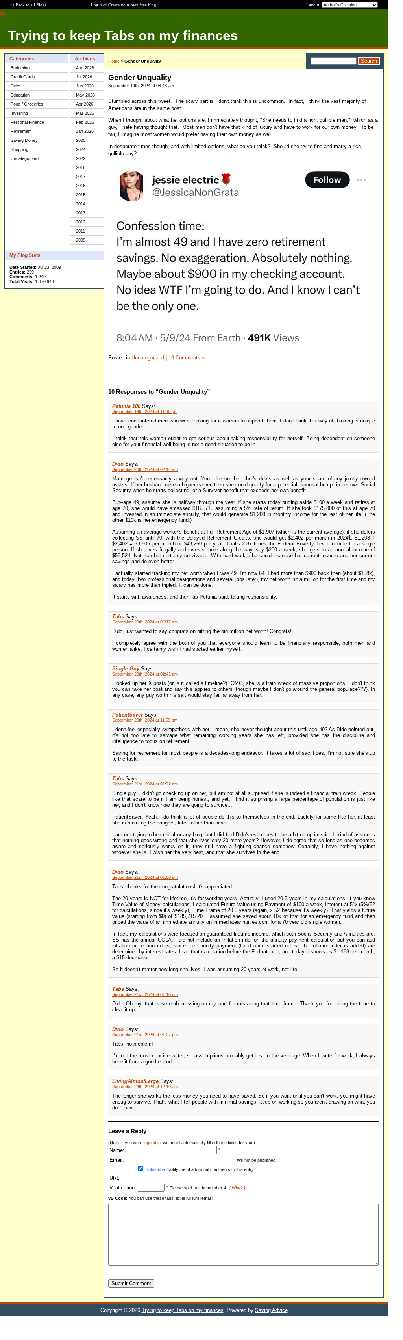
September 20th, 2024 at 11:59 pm (144, 720)
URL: (115, 1178)
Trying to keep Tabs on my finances (183, 1310)
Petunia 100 (126, 406)
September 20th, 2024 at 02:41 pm (145, 674)
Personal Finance (27, 122)
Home (114, 61)
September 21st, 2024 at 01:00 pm (145, 877)
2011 (80, 231)
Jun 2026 (85, 86)
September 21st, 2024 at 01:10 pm (145, 994)
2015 (80, 194)
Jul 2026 (84, 76)
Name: (116, 1150)
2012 (80, 222)
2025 (80, 140)
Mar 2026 (85, 113)
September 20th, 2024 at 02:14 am (145, 469)
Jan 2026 (85, 131)
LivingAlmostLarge (135, 1081)
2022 (80, 158)
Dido (118, 464)
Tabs (118, 617)
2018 (80, 167)
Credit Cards (23, 76)
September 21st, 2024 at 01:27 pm (145, 1034)
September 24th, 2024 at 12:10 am (145, 1086)
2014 (80, 203)
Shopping (19, 149)
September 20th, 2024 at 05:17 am (145, 622)
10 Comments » (186, 358)
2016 (80, 185)
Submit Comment (131, 1283)
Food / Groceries (27, 104)
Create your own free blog (132, 4)
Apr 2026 (84, 104)
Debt (15, 86)
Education (20, 95)
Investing (19, 113)
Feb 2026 (85, 122)
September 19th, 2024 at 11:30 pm (144, 411)
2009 (80, 240)
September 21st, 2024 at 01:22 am (145, 784)
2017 (80, 176)
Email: (116, 1160)
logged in (152, 1142)
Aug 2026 (85, 67)
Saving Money (24, 140)
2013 (80, 212)
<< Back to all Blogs (28, 4)
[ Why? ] (237, 1188)
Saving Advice (271, 1310)
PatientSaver (127, 715)
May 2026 (85, 95)
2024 (80, 149)
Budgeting (20, 67)
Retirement (21, 131)
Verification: (122, 1188)
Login (96, 4)
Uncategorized (25, 158)
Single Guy (125, 669)
